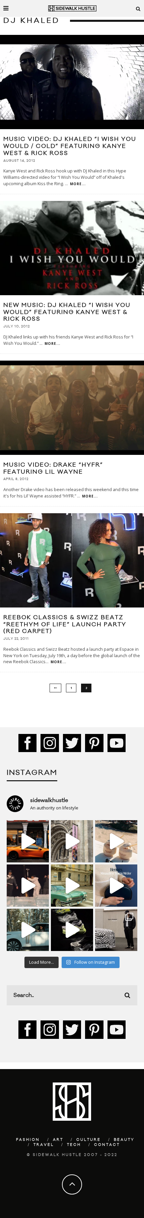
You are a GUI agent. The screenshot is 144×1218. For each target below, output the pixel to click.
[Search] (138, 8)
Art (58, 1139)
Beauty (124, 1139)
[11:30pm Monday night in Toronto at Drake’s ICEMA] (28, 885)
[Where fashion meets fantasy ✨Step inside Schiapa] (72, 841)
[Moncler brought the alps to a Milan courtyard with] (72, 885)
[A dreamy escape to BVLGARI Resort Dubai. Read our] (116, 841)
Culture (88, 1139)
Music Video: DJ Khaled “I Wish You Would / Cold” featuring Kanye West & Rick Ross (69, 146)
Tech (74, 1145)
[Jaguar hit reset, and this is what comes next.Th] (116, 930)
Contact (107, 1145)
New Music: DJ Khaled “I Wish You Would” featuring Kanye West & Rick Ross (67, 312)
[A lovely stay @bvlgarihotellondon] (28, 841)
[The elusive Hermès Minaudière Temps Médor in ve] (116, 885)
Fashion (28, 1139)
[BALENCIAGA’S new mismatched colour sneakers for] (72, 930)
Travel (43, 1145)
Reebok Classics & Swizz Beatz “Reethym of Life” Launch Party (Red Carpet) (64, 624)
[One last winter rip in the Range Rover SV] (28, 930)
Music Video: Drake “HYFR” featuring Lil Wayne (53, 468)
